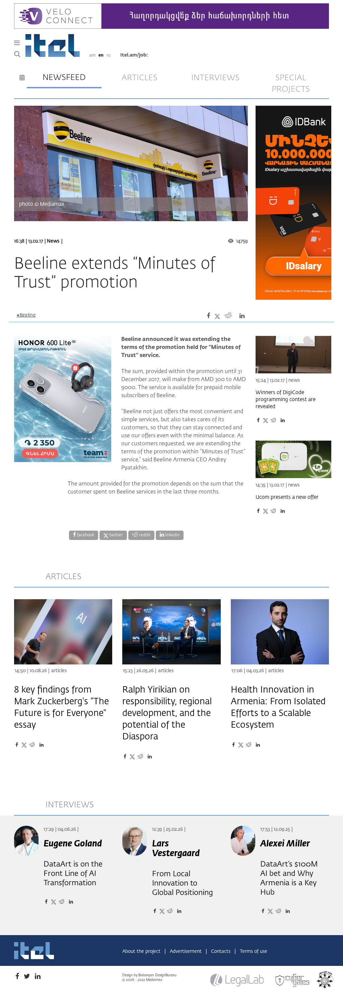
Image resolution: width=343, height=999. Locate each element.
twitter (115, 535)
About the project (142, 951)
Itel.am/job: (134, 55)
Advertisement (186, 951)
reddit (144, 535)
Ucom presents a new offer (287, 497)
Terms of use (253, 951)
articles (139, 78)
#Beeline (26, 315)
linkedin (172, 535)
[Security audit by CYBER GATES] (293, 980)
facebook (85, 535)
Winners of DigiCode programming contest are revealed (286, 399)
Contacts (221, 951)
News (53, 241)
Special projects (291, 83)
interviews (215, 78)
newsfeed (64, 78)
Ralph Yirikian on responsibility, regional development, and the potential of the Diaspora (167, 713)
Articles (59, 670)
